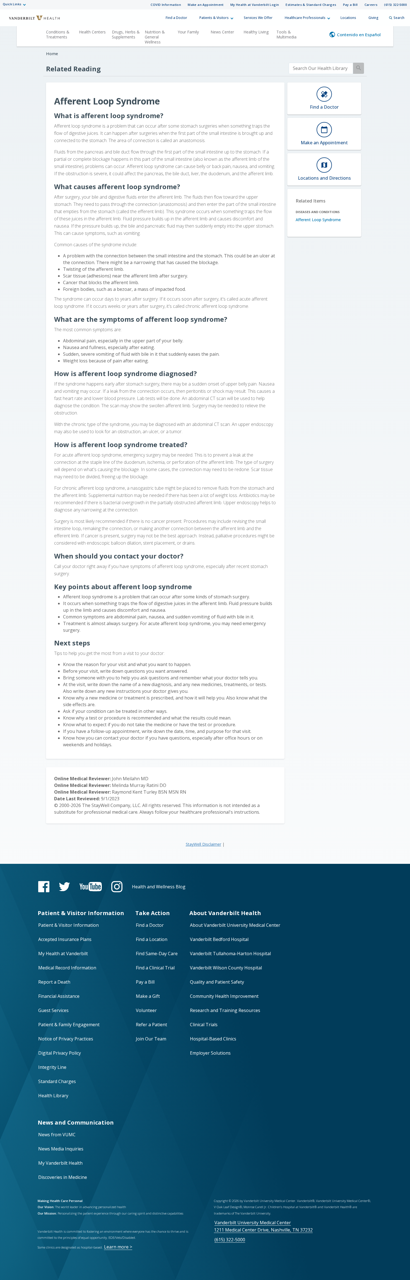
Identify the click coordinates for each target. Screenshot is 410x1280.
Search (399, 17)
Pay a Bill (350, 5)
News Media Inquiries (60, 1149)
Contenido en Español (359, 34)
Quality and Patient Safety (217, 982)
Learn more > (118, 1247)
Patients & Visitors (214, 17)
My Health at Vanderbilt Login (254, 5)
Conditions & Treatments (57, 34)
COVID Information (166, 5)
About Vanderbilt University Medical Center (235, 925)
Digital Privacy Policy (59, 1053)
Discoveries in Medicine (62, 1177)
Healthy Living (256, 32)
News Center (222, 32)
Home (52, 53)
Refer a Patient (151, 1024)
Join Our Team (151, 1039)
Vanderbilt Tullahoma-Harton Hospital (230, 953)
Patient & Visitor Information (68, 925)
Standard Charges (57, 1081)
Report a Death (54, 982)
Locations (348, 17)
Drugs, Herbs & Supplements (126, 34)
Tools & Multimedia (286, 34)
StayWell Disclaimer (203, 844)
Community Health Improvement (224, 996)
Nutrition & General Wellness (155, 37)
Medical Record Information (67, 968)
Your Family (188, 32)
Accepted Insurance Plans (64, 939)
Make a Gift (148, 996)
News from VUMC (57, 1135)
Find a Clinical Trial (155, 968)
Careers (371, 5)
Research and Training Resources (225, 1010)
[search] (320, 68)
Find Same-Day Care (157, 953)
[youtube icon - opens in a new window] (90, 886)
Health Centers (92, 32)
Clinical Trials (204, 1024)
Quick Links (12, 4)
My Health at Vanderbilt (63, 953)
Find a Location (151, 939)
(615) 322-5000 (395, 5)
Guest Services (53, 1010)
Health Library (53, 1096)
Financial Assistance (58, 996)
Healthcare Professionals (305, 17)
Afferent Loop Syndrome (318, 219)
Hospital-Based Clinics (213, 1039)
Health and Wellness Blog (158, 887)
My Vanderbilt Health (60, 1163)
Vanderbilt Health (30, 20)
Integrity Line (52, 1067)
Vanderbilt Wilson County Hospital (226, 968)
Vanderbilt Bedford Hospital (219, 939)
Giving (373, 17)
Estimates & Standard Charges (311, 5)
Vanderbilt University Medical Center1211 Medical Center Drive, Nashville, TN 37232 (263, 1226)
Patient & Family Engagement (69, 1024)
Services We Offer (258, 17)
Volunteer (146, 1010)
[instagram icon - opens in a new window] (117, 887)
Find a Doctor (176, 17)
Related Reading (73, 68)
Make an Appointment (206, 5)
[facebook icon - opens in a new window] (44, 887)
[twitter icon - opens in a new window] (64, 887)
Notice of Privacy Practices (65, 1039)
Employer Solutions (210, 1053)
